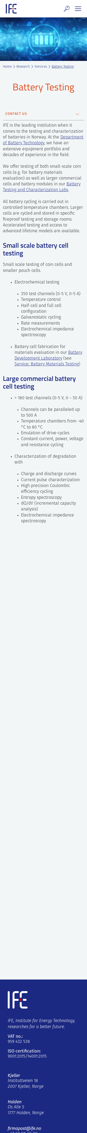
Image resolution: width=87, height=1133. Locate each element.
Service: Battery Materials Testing (46, 364)
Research (23, 67)
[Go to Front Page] (11, 9)
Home (7, 67)
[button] (67, 8)
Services (41, 67)
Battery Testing (63, 67)
